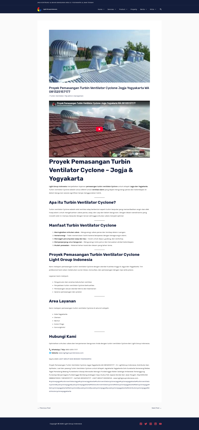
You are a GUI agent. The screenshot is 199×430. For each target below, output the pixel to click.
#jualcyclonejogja (63, 385)
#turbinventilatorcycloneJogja (107, 381)
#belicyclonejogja (141, 385)
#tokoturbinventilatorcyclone (102, 385)
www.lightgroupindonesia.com (71, 353)
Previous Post (44, 408)
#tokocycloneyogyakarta (124, 385)
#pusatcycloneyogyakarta (116, 388)
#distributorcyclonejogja (137, 388)
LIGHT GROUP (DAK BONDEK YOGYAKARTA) (75, 359)
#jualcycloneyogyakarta (80, 385)
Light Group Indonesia (50, 9)
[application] (103, 9)
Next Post (156, 408)
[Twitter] (145, 424)
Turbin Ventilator (57, 96)
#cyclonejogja (55, 381)
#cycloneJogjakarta (87, 381)
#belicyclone (72, 388)
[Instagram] (150, 424)
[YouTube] (160, 424)
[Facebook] (141, 424)
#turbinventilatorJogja (70, 381)
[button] (161, 9)
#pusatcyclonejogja (98, 388)
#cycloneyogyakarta (128, 381)
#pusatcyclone (84, 388)
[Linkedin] (155, 424)
